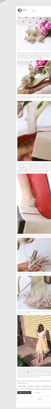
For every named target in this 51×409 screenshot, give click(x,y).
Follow (33, 10)
